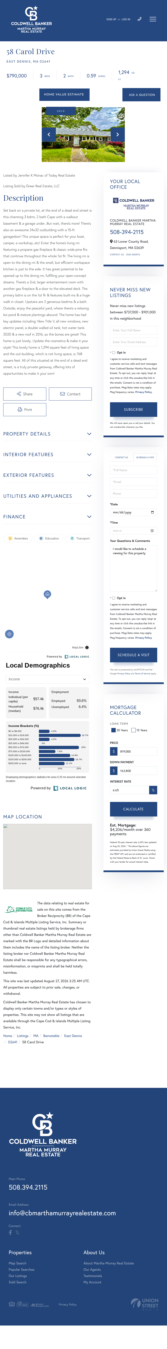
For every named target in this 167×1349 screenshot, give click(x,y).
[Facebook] (10, 1233)
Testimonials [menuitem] (93, 1276)
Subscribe (133, 409)
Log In (126, 19)
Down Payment (122, 762)
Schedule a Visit (145, 457)
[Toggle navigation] (153, 19)
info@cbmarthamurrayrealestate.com (62, 1212)
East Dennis (73, 1035)
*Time (114, 522)
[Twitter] (17, 1233)
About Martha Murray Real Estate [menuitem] (109, 1263)
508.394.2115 (28, 1187)
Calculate (133, 809)
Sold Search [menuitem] (18, 1282)
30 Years (122, 730)
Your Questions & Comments (130, 541)
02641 (12, 1042)
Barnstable (51, 1035)
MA (35, 1035)
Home (7, 1035)
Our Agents (133, 254)
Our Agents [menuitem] (92, 1269)
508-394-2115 (127, 232)
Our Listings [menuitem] (18, 1276)
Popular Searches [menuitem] (22, 1269)
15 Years (142, 730)
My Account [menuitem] (92, 1282)
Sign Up (111, 19)
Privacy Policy (143, 392)
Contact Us (117, 254)
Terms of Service (142, 673)
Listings (22, 1035)
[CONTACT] (141, 94)
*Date (114, 504)
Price (114, 743)
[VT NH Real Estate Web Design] (144, 1304)
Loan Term (119, 723)
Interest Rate (120, 781)
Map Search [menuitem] (17, 1263)
